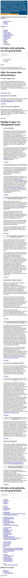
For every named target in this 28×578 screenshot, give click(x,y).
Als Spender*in (6, 557)
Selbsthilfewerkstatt (7, 530)
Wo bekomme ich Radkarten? (10, 441)
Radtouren (5, 503)
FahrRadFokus (6, 36)
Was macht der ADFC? (9, 128)
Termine (5, 502)
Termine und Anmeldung (9, 522)
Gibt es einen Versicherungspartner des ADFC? (14, 363)
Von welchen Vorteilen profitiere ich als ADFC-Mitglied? (15, 164)
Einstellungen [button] (8, 14)
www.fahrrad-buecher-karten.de (16, 463)
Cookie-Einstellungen (8, 573)
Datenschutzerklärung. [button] (6, 13)
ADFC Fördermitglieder (8, 550)
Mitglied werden (7, 21)
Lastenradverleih (7, 532)
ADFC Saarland (7, 37)
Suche (5, 44)
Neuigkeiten (6, 500)
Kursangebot (6, 520)
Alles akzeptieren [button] (15, 14)
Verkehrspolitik (6, 32)
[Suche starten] (2, 56)
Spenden (5, 22)
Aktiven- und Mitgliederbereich (10, 564)
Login (4, 40)
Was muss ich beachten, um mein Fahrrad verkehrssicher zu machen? (15, 236)
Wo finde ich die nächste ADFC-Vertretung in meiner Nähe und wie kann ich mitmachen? (15, 198)
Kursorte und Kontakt (8, 521)
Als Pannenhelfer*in (8, 561)
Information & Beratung (8, 536)
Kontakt (5, 552)
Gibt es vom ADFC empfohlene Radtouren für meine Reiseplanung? (15, 418)
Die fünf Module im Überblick (10, 514)
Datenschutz (6, 571)
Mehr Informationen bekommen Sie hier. (15, 412)
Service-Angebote (7, 34)
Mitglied (5, 158)
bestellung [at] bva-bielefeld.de (14, 462)
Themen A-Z (6, 509)
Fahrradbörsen (6, 531)
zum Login (3, 118)
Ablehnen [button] (3, 14)
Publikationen (6, 545)
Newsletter (5, 23)
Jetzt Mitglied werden (5, 93)
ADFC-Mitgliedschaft (8, 555)
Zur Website (3, 103)
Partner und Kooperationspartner (10, 525)
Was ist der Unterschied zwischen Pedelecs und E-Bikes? (15, 379)
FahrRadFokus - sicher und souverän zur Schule (14, 513)
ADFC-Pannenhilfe (18, 180)
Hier (11, 191)
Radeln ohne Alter (7, 534)
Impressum (5, 570)
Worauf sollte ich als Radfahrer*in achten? (12, 280)
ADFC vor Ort (6, 544)
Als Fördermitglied (7, 559)
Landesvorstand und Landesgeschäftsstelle (13, 548)
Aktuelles (5, 30)
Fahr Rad (5, 31)
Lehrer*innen (6, 523)
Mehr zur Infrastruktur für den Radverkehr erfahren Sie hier (14, 357)
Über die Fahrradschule (8, 518)
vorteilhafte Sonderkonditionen (15, 187)
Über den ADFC (7, 543)
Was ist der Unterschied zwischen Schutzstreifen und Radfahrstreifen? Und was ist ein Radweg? (15, 322)
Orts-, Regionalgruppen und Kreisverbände (13, 549)
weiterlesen (6, 162)
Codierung (5, 528)
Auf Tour (23, 436)
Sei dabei (5, 39)
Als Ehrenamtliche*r (8, 558)
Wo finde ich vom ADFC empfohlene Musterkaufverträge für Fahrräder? (15, 467)
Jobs (4, 547)
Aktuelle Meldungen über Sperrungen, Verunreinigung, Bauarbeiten (12, 538)
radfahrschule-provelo (8, 35)
